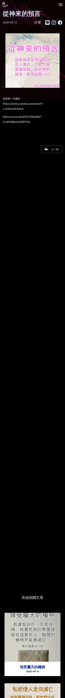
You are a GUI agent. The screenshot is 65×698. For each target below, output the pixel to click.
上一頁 (54, 149)
